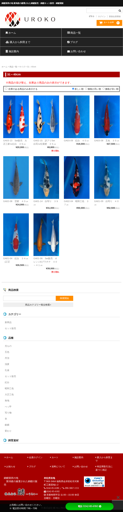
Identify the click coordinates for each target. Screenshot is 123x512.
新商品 (8, 322)
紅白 (7, 382)
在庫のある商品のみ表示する (22, 89)
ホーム (12, 32)
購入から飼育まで (19, 42)
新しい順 (79, 89)
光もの (8, 346)
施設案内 (13, 51)
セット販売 (10, 328)
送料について (58, 466)
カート (54, 457)
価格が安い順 (112, 89)
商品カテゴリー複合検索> (38, 304)
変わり (8, 431)
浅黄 (7, 364)
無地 (7, 400)
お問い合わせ (78, 51)
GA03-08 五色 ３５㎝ (106, 140)
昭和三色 (9, 388)
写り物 (8, 412)
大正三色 (9, 394)
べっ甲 (8, 406)
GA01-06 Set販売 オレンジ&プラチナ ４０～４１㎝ (45, 261)
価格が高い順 (94, 89)
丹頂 (7, 358)
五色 (7, 352)
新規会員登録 (115, 16)
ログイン (102, 16)
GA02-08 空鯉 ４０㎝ (15, 201)
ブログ (74, 42)
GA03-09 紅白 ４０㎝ (76, 140)
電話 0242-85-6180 (88, 506)
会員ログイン (35, 457)
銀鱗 (7, 425)
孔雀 (7, 370)
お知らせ (10, 466)
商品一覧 (75, 32)
